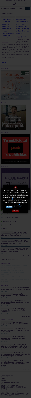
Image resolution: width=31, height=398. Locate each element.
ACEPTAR (9, 206)
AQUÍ (11, 199)
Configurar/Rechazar (19, 206)
